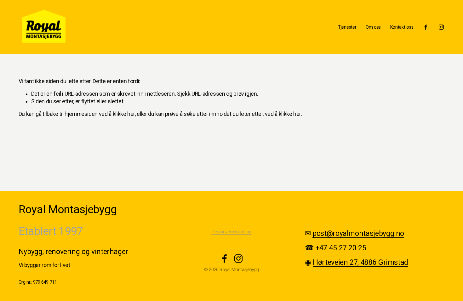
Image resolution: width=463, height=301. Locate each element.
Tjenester (347, 27)
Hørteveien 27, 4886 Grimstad (360, 262)
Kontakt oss (402, 27)
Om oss (373, 27)
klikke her (124, 114)
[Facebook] (426, 27)
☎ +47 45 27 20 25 (335, 248)
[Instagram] (441, 27)
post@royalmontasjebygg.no (358, 233)
